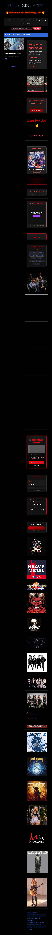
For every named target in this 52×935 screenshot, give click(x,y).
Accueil (8, 20)
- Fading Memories (32, 914)
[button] (22, 59)
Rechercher (37, 28)
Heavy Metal (33, 254)
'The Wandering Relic (32, 924)
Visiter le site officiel (37, 514)
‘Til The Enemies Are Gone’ (34, 926)
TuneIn (38, 460)
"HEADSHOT (30, 928)
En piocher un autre (36, 173)
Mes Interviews (26, 23)
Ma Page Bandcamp (41, 20)
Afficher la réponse (36, 110)
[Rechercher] (47, 4)
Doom (39, 259)
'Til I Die (42, 924)
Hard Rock (41, 262)
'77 (39, 919)
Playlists (31, 20)
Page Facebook (23, 20)
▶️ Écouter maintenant (37, 463)
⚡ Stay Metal (33, 66)
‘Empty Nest (30, 921)
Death (32, 256)
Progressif (33, 262)
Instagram (14, 20)
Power (33, 259)
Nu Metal (36, 265)
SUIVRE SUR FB (37, 529)
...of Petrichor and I (32, 919)
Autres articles (14, 66)
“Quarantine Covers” (40, 928)
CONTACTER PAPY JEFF (38, 193)
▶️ (38, 467)
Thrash (41, 254)
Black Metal (39, 256)
